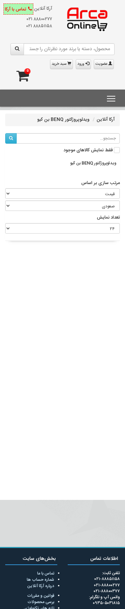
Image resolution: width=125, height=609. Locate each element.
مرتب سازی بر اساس (100, 183)
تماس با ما (45, 573)
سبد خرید (59, 64)
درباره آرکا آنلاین (40, 586)
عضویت (101, 64)
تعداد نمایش (108, 217)
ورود (81, 64)
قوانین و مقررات (40, 595)
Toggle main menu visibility (111, 98)
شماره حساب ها (40, 579)
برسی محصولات (40, 602)
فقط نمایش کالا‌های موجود (88, 150)
